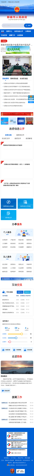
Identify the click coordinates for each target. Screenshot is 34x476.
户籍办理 (12, 240)
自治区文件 (6, 138)
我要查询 (27, 292)
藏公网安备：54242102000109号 (17, 465)
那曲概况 (4, 376)
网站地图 (27, 458)
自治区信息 (24, 78)
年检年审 (29, 264)
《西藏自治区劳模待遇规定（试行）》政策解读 (16, 164)
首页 (2, 31)
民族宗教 (21, 240)
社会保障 (21, 268)
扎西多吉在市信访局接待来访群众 (13, 105)
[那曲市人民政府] (17, 9)
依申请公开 (8, 217)
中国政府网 (3, 2)
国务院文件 (20, 135)
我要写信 (20, 292)
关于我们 (13, 458)
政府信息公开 (18, 31)
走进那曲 (20, 35)
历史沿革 (7, 390)
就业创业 (12, 243)
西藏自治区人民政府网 (13, 2)
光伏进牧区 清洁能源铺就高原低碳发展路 (18, 414)
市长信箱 (9, 292)
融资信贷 (4, 271)
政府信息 (17, 128)
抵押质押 (4, 247)
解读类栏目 (5, 299)
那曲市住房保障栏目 (8, 312)
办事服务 (28, 31)
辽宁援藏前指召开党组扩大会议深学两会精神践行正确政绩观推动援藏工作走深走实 (18, 419)
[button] (2, 114)
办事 (17, 224)
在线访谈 (7, 349)
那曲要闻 (5, 78)
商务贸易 (21, 271)
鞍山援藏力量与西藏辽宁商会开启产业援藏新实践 (18, 416)
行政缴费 (21, 247)
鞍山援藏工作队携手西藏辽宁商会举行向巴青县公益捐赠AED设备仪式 (18, 411)
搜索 (29, 25)
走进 (17, 356)
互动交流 (4, 35)
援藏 (17, 397)
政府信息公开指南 (8, 206)
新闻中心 (9, 31)
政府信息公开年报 (25, 206)
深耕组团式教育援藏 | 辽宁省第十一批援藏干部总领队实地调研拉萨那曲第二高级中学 (18, 422)
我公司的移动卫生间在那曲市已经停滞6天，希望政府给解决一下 (8, 303)
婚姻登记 (29, 247)
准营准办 (29, 243)
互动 (17, 284)
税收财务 (4, 268)
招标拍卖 (29, 271)
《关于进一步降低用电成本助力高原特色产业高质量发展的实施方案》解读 (16, 184)
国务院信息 (14, 78)
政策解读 (29, 138)
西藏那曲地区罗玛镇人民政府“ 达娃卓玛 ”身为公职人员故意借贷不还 (8, 306)
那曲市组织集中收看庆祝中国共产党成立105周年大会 (17, 45)
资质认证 (21, 264)
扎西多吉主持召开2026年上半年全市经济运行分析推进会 (18, 96)
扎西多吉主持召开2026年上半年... (4, 49)
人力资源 (12, 268)
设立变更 (21, 243)
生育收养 (4, 240)
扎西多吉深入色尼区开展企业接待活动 (14, 102)
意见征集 (29, 349)
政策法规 (8, 135)
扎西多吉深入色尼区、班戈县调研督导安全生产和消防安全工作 (18, 99)
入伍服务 (4, 243)
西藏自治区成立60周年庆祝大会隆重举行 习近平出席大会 (18, 405)
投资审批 (29, 268)
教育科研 (29, 240)
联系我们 (6, 458)
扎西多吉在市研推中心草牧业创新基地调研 (16, 83)
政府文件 (18, 138)
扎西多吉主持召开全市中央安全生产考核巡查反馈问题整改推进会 (18, 89)
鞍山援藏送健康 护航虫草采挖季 (18, 402)
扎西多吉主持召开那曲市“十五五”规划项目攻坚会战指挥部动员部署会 (18, 86)
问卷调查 (18, 349)
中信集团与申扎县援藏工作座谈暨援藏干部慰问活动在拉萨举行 (18, 408)
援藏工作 (12, 35)
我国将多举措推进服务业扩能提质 (12, 145)
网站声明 (20, 458)
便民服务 (5, 309)
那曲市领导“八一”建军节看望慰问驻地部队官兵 (17, 93)
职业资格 (12, 247)
